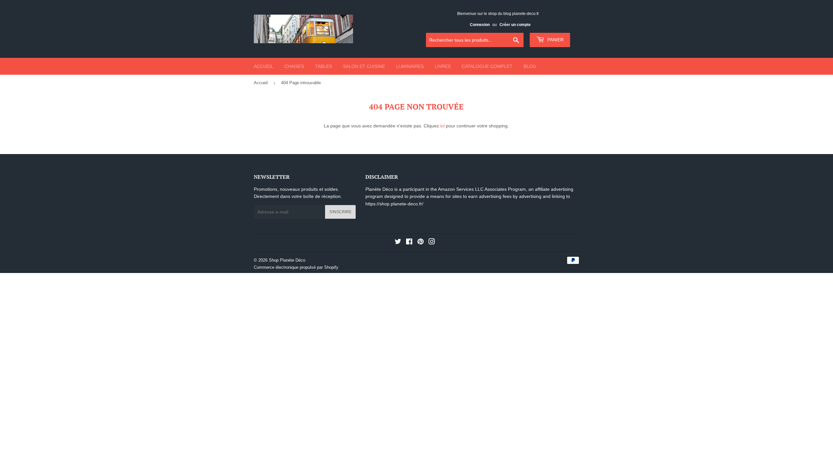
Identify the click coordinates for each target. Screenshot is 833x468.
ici (442, 125)
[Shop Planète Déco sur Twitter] (398, 242)
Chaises (294, 66)
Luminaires (410, 66)
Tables (323, 66)
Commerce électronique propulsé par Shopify (296, 267)
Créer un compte (515, 24)
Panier (555, 39)
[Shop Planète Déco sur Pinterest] (420, 242)
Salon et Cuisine (364, 66)
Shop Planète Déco (287, 260)
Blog (530, 66)
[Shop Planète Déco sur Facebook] (409, 242)
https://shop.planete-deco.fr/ (394, 203)
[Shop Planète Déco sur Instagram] (432, 242)
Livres (443, 66)
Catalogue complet (487, 66)
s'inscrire (340, 212)
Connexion (480, 24)
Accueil (263, 66)
